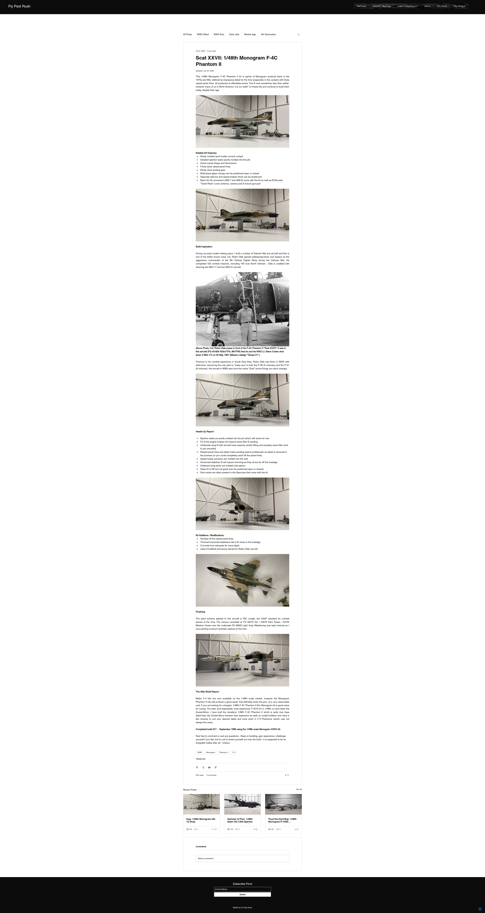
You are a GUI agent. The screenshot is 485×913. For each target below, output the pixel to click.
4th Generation (268, 34)
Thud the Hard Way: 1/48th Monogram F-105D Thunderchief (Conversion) (282, 820)
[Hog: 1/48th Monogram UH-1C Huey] (201, 804)
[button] (298, 34)
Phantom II (223, 752)
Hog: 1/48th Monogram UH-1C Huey (201, 820)
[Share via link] (215, 767)
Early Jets (234, 34)
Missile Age (250, 34)
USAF (199, 752)
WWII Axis (219, 34)
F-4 (233, 752)
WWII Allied (203, 34)
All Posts (187, 34)
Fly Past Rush (19, 6)
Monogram (210, 752)
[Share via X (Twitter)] (203, 767)
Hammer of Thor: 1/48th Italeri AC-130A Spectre (240, 820)
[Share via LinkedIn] (209, 767)
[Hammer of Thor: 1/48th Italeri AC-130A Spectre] (242, 804)
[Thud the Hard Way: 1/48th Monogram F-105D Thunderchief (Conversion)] (283, 804)
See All (299, 789)
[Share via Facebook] (197, 767)
